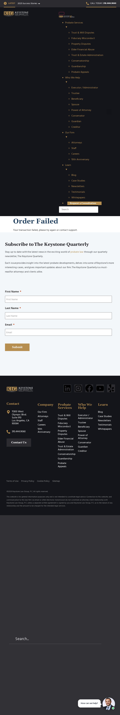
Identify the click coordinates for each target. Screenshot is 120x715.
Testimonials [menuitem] (78, 192)
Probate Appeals (62, 465)
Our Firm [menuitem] (69, 135)
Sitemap (56, 481)
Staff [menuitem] (73, 148)
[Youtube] (100, 388)
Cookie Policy (43, 481)
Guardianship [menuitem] (78, 66)
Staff (40, 421)
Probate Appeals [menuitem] (80, 72)
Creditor (82, 451)
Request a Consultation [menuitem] (83, 203)
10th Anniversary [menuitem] (80, 160)
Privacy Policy (27, 481)
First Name (12, 291)
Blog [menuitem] (73, 175)
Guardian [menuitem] (76, 121)
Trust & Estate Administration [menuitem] (87, 55)
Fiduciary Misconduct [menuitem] (83, 38)
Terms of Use (12, 481)
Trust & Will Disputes (64, 417)
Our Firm (42, 412)
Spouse (82, 431)
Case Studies (105, 416)
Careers (42, 425)
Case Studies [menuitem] (78, 181)
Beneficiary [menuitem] (77, 99)
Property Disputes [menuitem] (81, 44)
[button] (109, 111)
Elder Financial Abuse (65, 440)
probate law (76, 252)
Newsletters (104, 421)
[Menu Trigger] (61, 13)
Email (8, 324)
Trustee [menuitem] (75, 93)
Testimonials (105, 425)
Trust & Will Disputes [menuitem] (82, 33)
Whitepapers (105, 429)
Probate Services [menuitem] (74, 25)
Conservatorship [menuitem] (80, 61)
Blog (100, 412)
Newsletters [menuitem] (77, 186)
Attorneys (43, 416)
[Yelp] (111, 388)
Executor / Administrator (85, 416)
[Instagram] (78, 388)
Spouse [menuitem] (75, 105)
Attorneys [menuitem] (76, 143)
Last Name (11, 308)
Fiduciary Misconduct (64, 425)
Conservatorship (66, 454)
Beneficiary (84, 427)
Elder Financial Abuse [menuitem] (82, 50)
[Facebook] (89, 388)
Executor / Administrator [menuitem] (84, 88)
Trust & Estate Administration (66, 448)
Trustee (82, 423)
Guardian (83, 447)
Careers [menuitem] (75, 154)
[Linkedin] (67, 388)
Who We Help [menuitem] (72, 80)
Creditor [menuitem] (75, 127)
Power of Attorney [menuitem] (81, 110)
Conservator (84, 443)
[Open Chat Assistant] (108, 704)
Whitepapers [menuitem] (78, 198)
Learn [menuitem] (68, 167)
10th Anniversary (44, 430)
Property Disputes (62, 432)
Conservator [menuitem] (78, 116)
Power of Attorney (83, 436)
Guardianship (65, 459)
